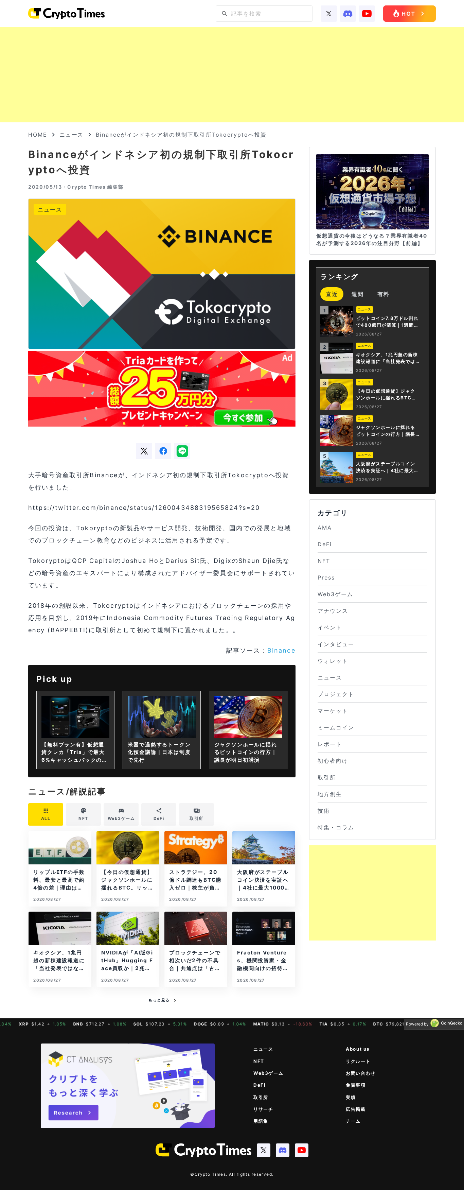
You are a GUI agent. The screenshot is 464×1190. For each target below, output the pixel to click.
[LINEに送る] (182, 451)
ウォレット (333, 660)
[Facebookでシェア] (163, 451)
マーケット (333, 710)
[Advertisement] (232, 74)
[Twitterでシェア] (144, 451)
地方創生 (330, 794)
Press (326, 577)
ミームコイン (336, 727)
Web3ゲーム (335, 594)
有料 (383, 294)
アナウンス (333, 610)
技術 (324, 810)
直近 (332, 294)
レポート (330, 744)
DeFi (325, 544)
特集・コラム (336, 827)
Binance (281, 650)
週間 (358, 294)
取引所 (327, 777)
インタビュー (336, 644)
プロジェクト (336, 694)
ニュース (71, 134)
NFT (324, 560)
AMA (325, 527)
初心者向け (333, 760)
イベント (330, 627)
